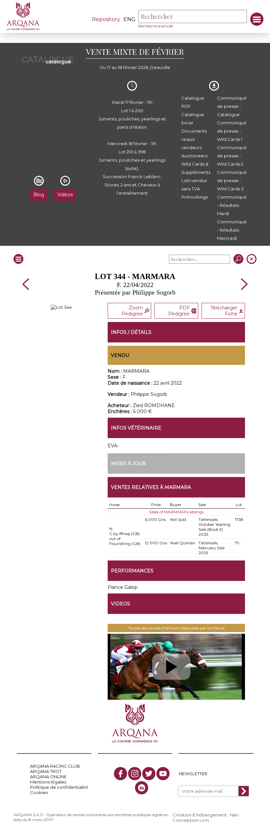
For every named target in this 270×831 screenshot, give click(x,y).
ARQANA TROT (46, 771)
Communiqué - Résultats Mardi (232, 205)
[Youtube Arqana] (163, 773)
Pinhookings (194, 197)
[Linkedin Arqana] (141, 787)
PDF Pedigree (179, 311)
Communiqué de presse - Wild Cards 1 (232, 131)
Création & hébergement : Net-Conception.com (206, 817)
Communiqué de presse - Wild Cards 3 (232, 180)
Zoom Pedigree (132, 311)
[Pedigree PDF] (61, 307)
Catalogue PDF (192, 102)
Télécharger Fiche (223, 311)
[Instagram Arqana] (134, 773)
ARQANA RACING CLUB (55, 766)
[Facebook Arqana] (120, 773)
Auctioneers (194, 155)
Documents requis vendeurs (194, 139)
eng (129, 19)
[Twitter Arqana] (148, 773)
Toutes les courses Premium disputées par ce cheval (176, 627)
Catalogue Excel (192, 118)
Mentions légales (48, 781)
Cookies (39, 792)
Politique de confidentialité (59, 787)
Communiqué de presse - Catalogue (232, 106)
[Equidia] (176, 667)
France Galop (123, 587)
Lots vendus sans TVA (194, 184)
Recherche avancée (155, 26)
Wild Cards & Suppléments (195, 168)
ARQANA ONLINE (48, 776)
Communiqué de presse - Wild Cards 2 (232, 156)
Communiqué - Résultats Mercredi (232, 230)
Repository (106, 19)
